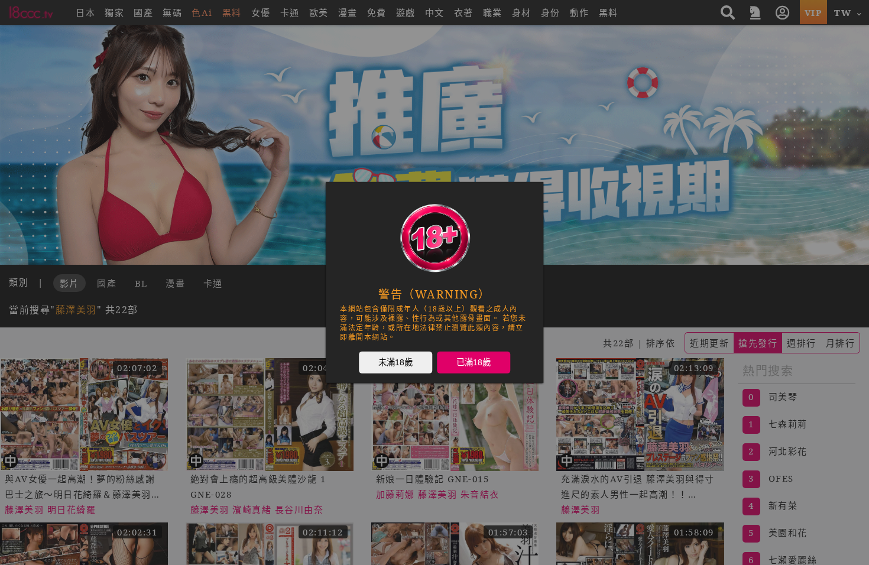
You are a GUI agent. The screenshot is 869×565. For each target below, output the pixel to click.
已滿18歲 (473, 362)
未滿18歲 (395, 362)
